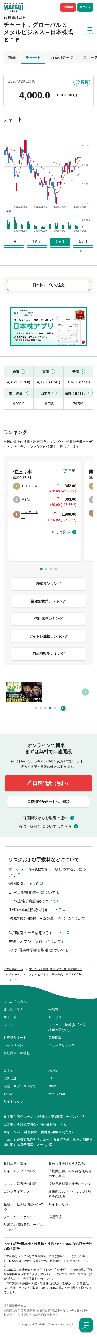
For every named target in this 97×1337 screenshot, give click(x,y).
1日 (13, 242)
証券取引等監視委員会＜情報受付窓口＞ (33, 1124)
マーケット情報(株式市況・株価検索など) (68, 1027)
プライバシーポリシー (20, 1217)
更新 (84, 82)
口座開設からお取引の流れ (45, 818)
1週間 (37, 242)
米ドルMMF (57, 1094)
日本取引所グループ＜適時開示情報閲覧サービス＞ (41, 1116)
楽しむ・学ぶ (13, 1009)
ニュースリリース (61, 1045)
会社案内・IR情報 (17, 1053)
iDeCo (8, 1094)
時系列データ (62, 57)
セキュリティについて (20, 1171)
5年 (60, 251)
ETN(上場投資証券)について (32, 901)
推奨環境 (55, 1217)
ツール (8, 1025)
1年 (13, 251)
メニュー (86, 1328)
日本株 (8, 1070)
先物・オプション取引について (34, 942)
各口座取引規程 (15, 1163)
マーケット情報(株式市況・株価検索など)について (47, 872)
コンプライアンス (17, 1191)
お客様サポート (15, 1037)
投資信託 (10, 1078)
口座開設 (68, 7)
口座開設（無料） (52, 783)
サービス (55, 1017)
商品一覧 (10, 1017)
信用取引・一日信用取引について (36, 933)
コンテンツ (89, 33)
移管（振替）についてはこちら (45, 826)
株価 (12, 57)
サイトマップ (13, 1101)
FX (50, 1078)
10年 (83, 251)
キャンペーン (13, 1045)
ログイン (85, 7)
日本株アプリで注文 (49, 285)
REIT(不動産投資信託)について (34, 910)
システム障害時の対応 (20, 1184)
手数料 (53, 1009)
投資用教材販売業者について (69, 1184)
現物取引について (23, 884)
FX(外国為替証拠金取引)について (36, 950)
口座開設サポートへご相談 (48, 802)
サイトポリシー (60, 1204)
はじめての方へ (15, 1001)
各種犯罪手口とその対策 (66, 1163)
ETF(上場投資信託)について (32, 892)
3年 (37, 251)
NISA (52, 1086)
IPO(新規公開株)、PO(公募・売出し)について (46, 918)
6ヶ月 (83, 242)
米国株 (53, 1070)
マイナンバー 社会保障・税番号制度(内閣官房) (38, 1132)
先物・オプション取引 (20, 1086)
